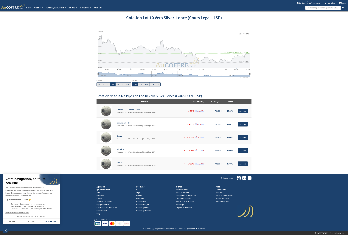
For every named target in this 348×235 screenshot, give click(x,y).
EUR (135, 84)
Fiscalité (219, 192)
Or (27, 8)
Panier (343, 3)
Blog (98, 213)
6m (113, 84)
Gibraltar (120, 149)
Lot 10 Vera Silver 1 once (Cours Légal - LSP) (140, 112)
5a (122, 84)
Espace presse (102, 210)
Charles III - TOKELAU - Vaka (128, 109)
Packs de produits (182, 192)
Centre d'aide (221, 189)
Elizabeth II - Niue (124, 123)
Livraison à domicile (183, 198)
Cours (72, 8)
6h (99, 84)
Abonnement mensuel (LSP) (186, 195)
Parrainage (180, 204)
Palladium (140, 198)
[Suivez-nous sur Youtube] (239, 178)
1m (108, 84)
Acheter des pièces (222, 198)
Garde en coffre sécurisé (224, 195)
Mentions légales (150, 228)
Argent (37, 8)
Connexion (315, 3)
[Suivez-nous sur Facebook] (249, 178)
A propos (84, 8)
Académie (98, 8)
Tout (127, 84)
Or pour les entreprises (184, 207)
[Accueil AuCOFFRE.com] (12, 6)
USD (140, 84)
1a (118, 84)
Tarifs (98, 192)
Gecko (119, 136)
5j (103, 84)
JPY (158, 84)
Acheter (243, 111)
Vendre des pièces (222, 201)
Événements (101, 195)
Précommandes (182, 189)
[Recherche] (343, 8)
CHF (152, 84)
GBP (146, 84)
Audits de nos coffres (104, 201)
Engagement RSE (103, 204)
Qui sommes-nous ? (104, 189)
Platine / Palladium (55, 8)
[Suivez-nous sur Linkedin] (244, 178)
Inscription (330, 3)
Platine (139, 195)
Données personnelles (167, 228)
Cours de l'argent (142, 204)
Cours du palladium (143, 210)
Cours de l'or (141, 201)
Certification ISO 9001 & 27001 (107, 207)
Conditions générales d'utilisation (191, 228)
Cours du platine (142, 207)
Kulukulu (120, 162)
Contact (302, 3)
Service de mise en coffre (185, 201)
